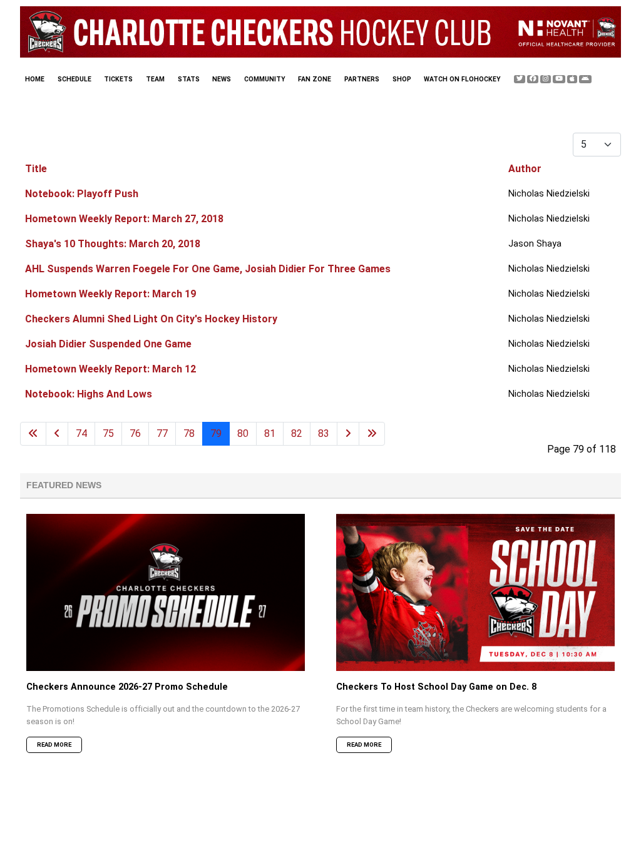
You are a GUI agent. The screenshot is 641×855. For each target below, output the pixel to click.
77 (162, 433)
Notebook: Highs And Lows (88, 394)
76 (135, 433)
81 (269, 433)
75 (108, 433)
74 (81, 433)
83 (323, 433)
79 (216, 433)
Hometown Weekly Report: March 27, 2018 (124, 219)
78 (189, 433)
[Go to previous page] (57, 434)
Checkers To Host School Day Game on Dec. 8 (436, 687)
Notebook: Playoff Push (81, 194)
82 (296, 433)
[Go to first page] (33, 434)
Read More (54, 744)
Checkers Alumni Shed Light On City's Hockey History (151, 319)
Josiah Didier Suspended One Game (108, 344)
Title (36, 169)
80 (243, 433)
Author (524, 169)
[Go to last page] (372, 434)
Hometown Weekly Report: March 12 (110, 369)
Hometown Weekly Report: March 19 (110, 294)
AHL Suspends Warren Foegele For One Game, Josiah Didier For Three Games (208, 269)
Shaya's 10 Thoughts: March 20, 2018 (112, 244)
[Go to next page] (348, 434)
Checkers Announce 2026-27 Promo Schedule (127, 687)
